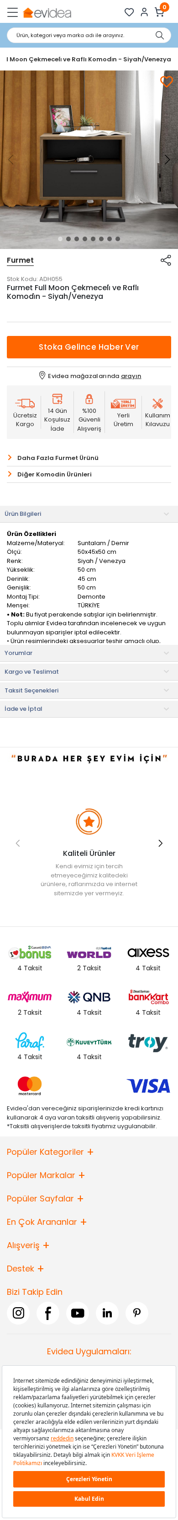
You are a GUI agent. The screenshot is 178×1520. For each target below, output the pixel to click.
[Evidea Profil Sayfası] (144, 12)
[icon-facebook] (48, 1312)
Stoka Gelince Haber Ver (89, 346)
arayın (131, 376)
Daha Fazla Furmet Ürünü (58, 458)
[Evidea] (46, 12)
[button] (60, 239)
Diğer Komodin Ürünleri (54, 474)
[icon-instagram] (18, 1312)
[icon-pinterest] (137, 1312)
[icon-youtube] (77, 1312)
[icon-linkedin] (107, 1312)
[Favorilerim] (129, 12)
